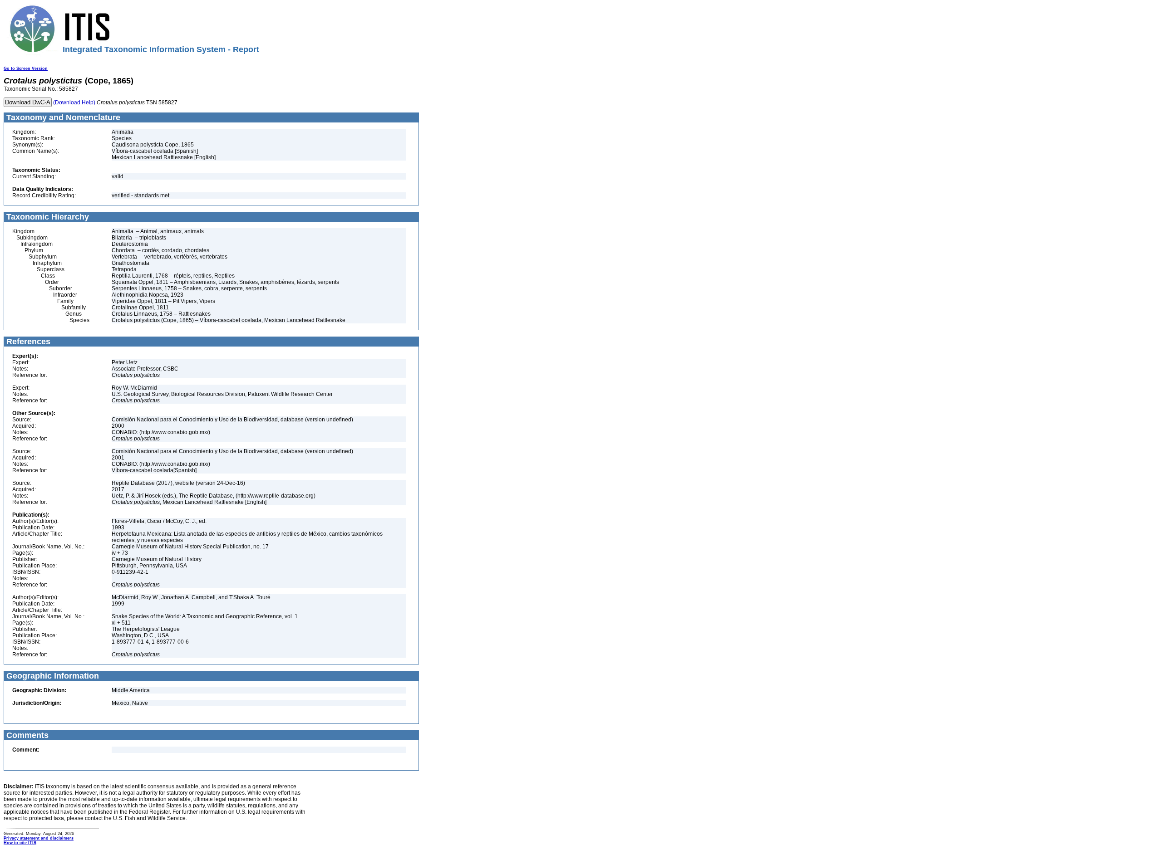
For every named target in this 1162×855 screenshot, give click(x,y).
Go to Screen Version (26, 68)
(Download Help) (74, 102)
